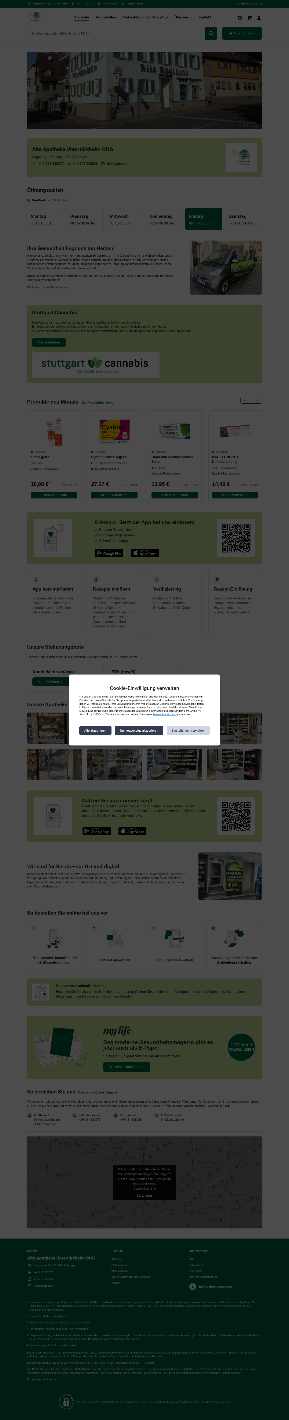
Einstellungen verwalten (188, 730)
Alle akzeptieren (95, 730)
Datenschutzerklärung (165, 714)
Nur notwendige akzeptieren (139, 730)
